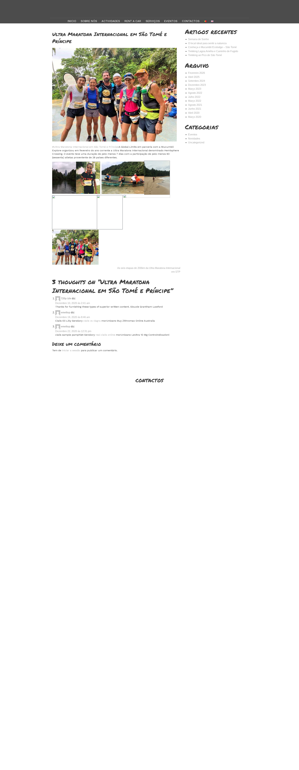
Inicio (72, 21)
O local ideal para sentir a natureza (207, 43)
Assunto (186, 427)
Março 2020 (194, 117)
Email (186, 415)
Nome (186, 402)
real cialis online (105, 334)
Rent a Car (132, 21)
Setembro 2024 (196, 81)
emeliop (65, 312)
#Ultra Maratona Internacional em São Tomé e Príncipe (85, 146)
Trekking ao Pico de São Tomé (205, 55)
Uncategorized (196, 142)
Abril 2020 (193, 113)
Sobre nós (89, 21)
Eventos (170, 21)
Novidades (194, 138)
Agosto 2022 (195, 93)
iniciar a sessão (71, 350)
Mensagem (185, 440)
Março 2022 (194, 101)
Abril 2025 (193, 77)
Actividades (111, 21)
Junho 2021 (194, 108)
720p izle (66, 298)
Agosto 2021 (195, 105)
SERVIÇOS (153, 21)
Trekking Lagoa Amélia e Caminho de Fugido (213, 51)
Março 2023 (194, 88)
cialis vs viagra (92, 320)
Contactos (190, 21)
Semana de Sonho (198, 39)
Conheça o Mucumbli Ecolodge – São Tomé (212, 47)
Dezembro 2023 (197, 85)
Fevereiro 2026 (196, 73)
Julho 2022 (194, 97)
